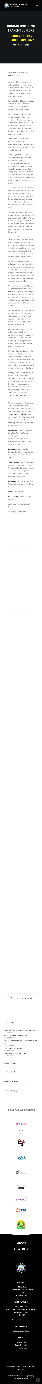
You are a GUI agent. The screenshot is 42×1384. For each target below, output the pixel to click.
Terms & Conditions (22, 1345)
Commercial (22, 1295)
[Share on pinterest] (19, 998)
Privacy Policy (22, 1342)
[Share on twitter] (14, 998)
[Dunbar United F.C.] (15, 5)
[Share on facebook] (11, 998)
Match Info (22, 1287)
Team (22, 1293)
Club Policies (22, 1348)
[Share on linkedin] (22, 998)
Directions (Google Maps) (21, 1320)
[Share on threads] (17, 998)
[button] (37, 5)
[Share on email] (31, 998)
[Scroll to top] (38, 1380)
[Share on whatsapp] (25, 998)
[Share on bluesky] (28, 998)
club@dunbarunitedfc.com (21, 1331)
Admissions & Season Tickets (22, 1290)
